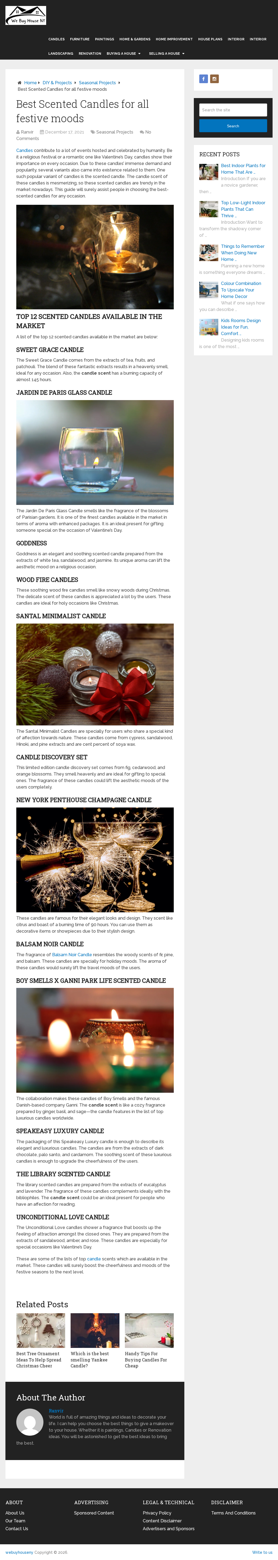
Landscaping (60, 54)
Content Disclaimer (162, 1520)
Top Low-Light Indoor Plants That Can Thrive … (243, 209)
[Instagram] (214, 78)
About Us (14, 1513)
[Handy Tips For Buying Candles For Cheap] (149, 1330)
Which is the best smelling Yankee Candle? (90, 1359)
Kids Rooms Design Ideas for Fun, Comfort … (241, 327)
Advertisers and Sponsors (169, 1528)
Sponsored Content (94, 1513)
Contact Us (16, 1528)
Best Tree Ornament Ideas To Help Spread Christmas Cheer (38, 1359)
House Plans (210, 39)
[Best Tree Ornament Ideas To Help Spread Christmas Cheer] (40, 1330)
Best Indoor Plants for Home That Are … (243, 169)
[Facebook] (203, 78)
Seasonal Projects (97, 82)
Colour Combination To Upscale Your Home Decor (241, 290)
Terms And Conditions (233, 1513)
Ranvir (27, 132)
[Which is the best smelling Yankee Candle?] (95, 1330)
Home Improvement (174, 39)
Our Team (15, 1520)
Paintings (104, 39)
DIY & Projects (57, 82)
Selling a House (164, 54)
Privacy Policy (157, 1513)
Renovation (90, 54)
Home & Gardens (134, 39)
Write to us (262, 1552)
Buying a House (121, 54)
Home (30, 82)
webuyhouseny (25, 15)
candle (94, 1258)
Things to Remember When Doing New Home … (242, 253)
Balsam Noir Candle (72, 954)
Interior (236, 39)
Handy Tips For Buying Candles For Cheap (146, 1359)
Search (233, 126)
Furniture (80, 39)
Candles (56, 39)
